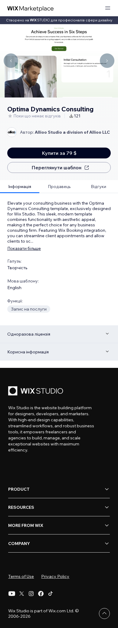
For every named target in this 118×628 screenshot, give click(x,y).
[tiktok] (50, 593)
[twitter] (21, 593)
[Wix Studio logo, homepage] (36, 391)
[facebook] (40, 593)
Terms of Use (21, 576)
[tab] (19, 186)
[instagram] (31, 593)
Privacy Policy (55, 576)
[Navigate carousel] (11, 60)
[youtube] (11, 593)
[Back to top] (104, 613)
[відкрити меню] (107, 8)
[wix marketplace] (30, 8)
